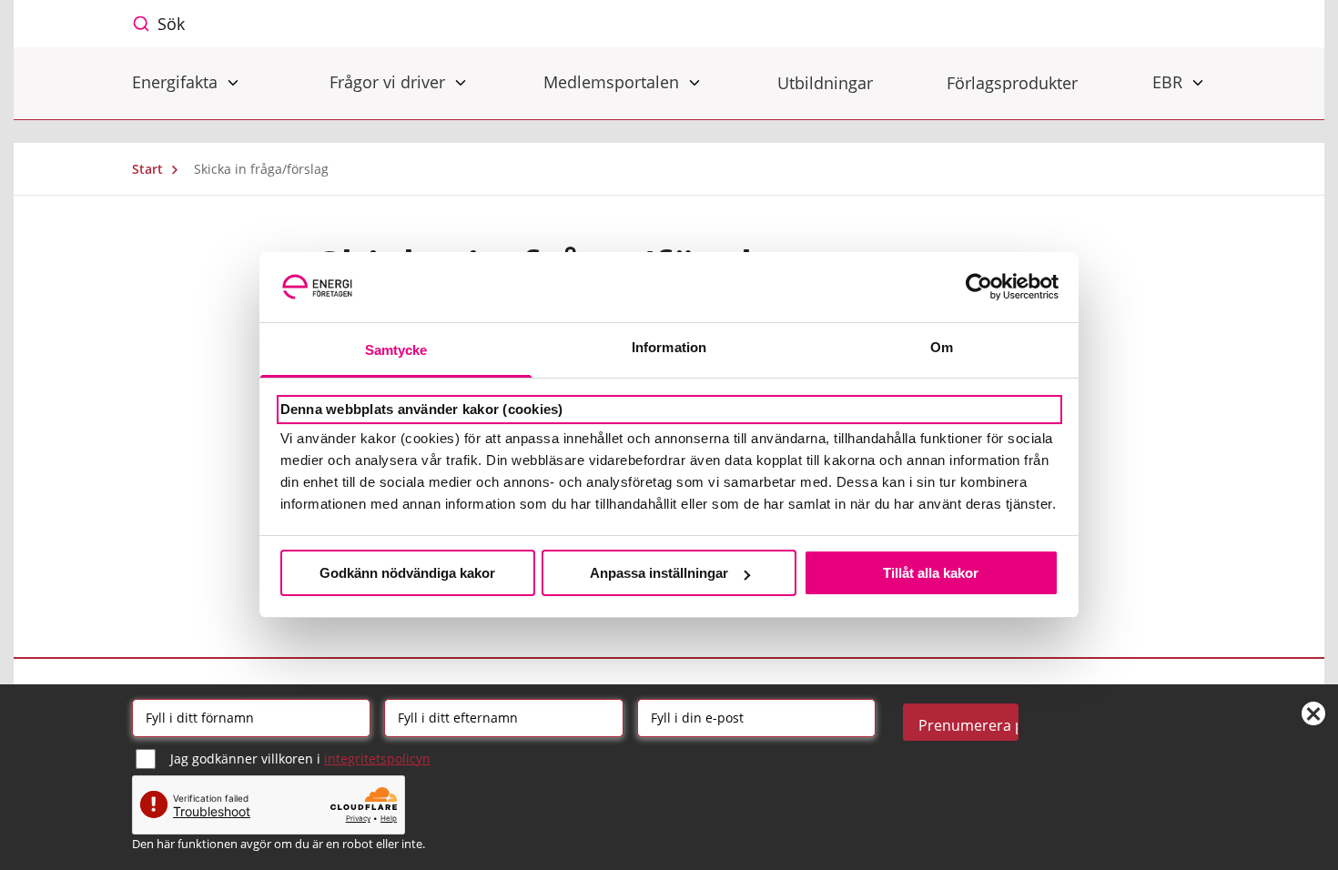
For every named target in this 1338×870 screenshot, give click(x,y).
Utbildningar (825, 83)
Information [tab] (669, 347)
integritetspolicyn (377, 758)
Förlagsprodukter (1012, 83)
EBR (1169, 82)
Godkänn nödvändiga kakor (407, 573)
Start (149, 168)
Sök (171, 24)
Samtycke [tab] (396, 350)
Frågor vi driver (389, 82)
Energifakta (177, 82)
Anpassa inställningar (659, 573)
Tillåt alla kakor (930, 573)
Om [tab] (941, 347)
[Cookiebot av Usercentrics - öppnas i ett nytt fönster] (979, 286)
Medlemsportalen (613, 82)
